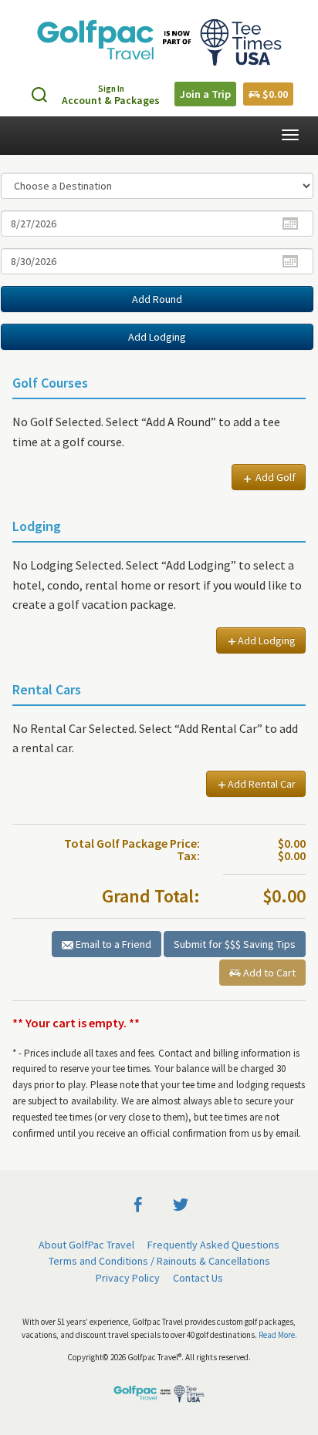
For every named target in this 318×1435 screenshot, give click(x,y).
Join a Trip (205, 94)
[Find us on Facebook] (138, 1203)
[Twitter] (181, 1203)
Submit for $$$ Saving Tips (235, 944)
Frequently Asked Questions (213, 1245)
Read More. (278, 1334)
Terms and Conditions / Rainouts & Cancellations (159, 1261)
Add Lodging (157, 337)
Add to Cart (268, 973)
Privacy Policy (128, 1278)
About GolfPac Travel (86, 1245)
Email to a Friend (112, 944)
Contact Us (198, 1278)
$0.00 (274, 94)
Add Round (157, 299)
